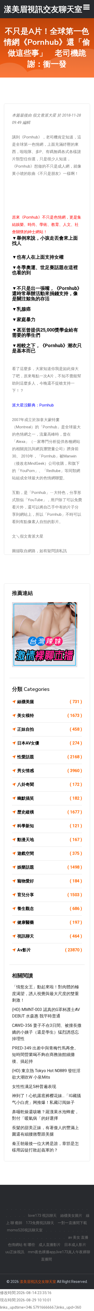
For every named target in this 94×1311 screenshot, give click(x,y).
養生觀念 (49, 908)
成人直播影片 (50, 1245)
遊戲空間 (49, 853)
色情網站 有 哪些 (21, 1245)
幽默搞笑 (49, 798)
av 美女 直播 (78, 1237)
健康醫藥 (49, 922)
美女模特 (49, 715)
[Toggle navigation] (86, 7)
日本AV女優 (49, 743)
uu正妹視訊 (14, 1252)
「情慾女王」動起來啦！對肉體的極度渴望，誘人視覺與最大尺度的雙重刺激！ (45, 993)
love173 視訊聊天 (42, 1215)
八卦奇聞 (49, 784)
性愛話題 (49, 756)
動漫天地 (49, 839)
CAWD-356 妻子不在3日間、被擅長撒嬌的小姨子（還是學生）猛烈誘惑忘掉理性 (46, 1032)
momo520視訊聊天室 (25, 1230)
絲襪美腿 (49, 701)
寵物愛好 (49, 881)
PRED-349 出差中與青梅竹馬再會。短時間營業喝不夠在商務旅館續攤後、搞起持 (45, 1055)
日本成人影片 (75, 1245)
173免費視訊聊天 (40, 1223)
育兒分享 (49, 894)
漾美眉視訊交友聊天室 (38, 1282)
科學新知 (49, 825)
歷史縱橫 (49, 812)
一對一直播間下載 (72, 1223)
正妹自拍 (49, 729)
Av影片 (49, 949)
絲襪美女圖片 (71, 1215)
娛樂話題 (49, 867)
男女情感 (49, 770)
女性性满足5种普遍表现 (34, 1086)
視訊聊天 (49, 936)
